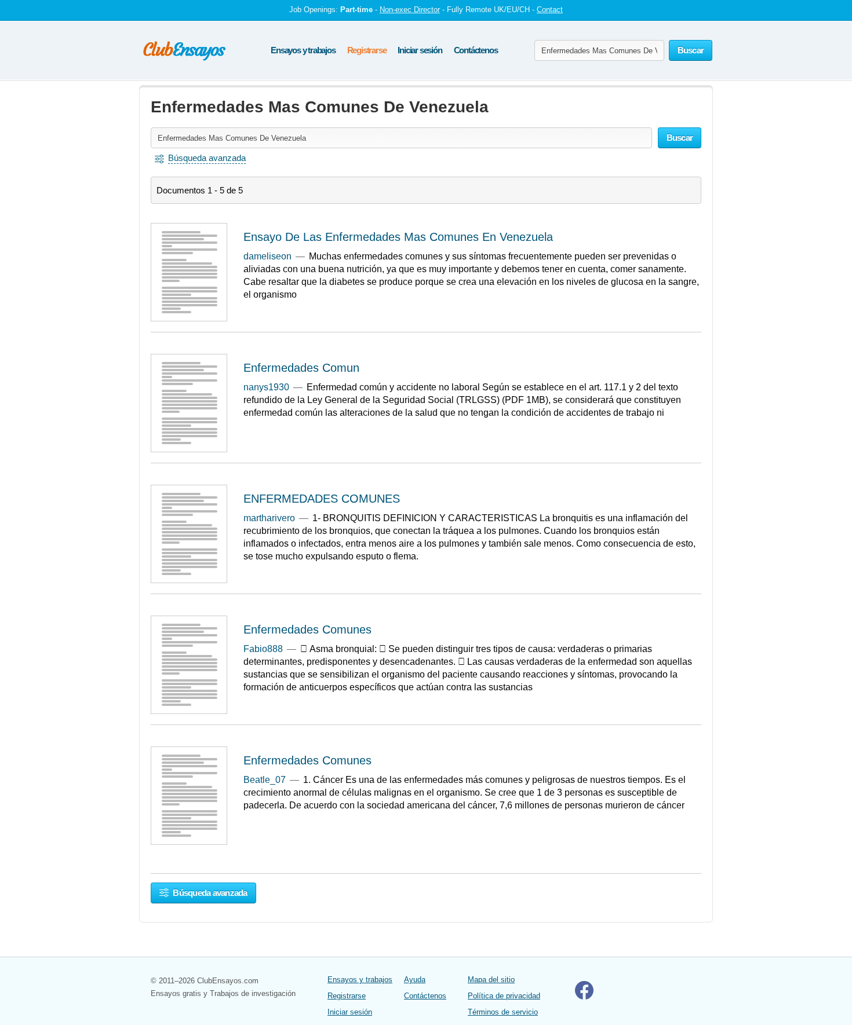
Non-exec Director (410, 9)
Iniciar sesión (420, 50)
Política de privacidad (504, 995)
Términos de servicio (503, 1012)
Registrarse (367, 50)
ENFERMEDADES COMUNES (321, 498)
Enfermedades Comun (301, 367)
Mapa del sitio (491, 979)
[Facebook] (584, 997)
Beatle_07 (264, 780)
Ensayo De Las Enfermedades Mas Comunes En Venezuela (398, 236)
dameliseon (267, 256)
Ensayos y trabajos (303, 50)
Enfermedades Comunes (307, 629)
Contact (550, 9)
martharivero (269, 518)
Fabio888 (263, 649)
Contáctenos (476, 50)
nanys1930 (266, 387)
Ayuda (414, 979)
